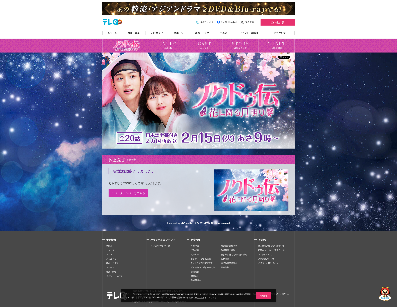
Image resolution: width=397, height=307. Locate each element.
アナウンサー (281, 33)
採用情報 (225, 267)
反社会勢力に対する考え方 (203, 267)
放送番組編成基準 (229, 245)
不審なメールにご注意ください (272, 250)
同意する (264, 295)
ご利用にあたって (266, 258)
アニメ (223, 33)
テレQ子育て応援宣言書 (201, 263)
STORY (127, 183)
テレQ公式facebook (229, 22)
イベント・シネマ (114, 276)
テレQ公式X (249, 22)
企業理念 (195, 245)
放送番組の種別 (228, 250)
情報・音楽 (134, 33)
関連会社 (195, 276)
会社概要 (195, 271)
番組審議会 (196, 280)
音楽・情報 (111, 271)
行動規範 (195, 250)
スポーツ (178, 33)
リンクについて (265, 254)
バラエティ (157, 33)
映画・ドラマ (202, 33)
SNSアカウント (207, 22)
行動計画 (225, 258)
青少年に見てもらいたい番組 (234, 254)
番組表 (109, 245)
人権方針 (195, 254)
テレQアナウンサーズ (160, 245)
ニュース (112, 33)
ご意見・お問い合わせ (268, 263)
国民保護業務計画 (229, 263)
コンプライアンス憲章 (201, 258)
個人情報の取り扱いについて (271, 245)
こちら (201, 297)
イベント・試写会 (249, 33)
